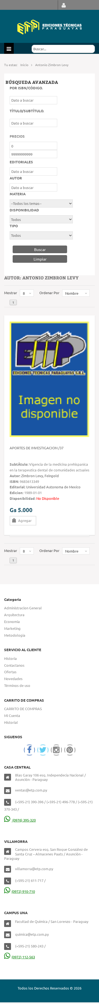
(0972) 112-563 (23, 957)
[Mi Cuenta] (64, 5)
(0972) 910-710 (23, 891)
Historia (10, 658)
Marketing (12, 628)
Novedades (13, 678)
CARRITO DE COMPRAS (23, 708)
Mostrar (10, 292)
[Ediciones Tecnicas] (49, 26)
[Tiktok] (69, 750)
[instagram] (56, 750)
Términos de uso (17, 685)
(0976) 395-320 (24, 820)
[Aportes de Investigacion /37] (49, 378)
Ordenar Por (49, 292)
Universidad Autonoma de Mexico (53, 487)
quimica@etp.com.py (32, 934)
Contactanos (14, 665)
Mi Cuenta (12, 715)
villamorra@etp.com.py (34, 868)
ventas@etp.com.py (31, 790)
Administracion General (23, 608)
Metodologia (14, 635)
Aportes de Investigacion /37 (37, 447)
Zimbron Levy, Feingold (40, 475)
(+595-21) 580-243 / (30, 946)
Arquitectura (14, 614)
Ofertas (10, 671)
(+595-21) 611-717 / (30, 880)
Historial (11, 722)
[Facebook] (29, 750)
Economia (12, 621)
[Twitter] (42, 750)
